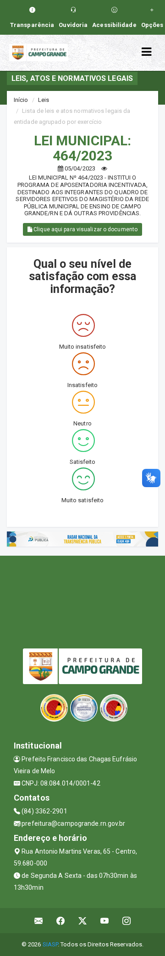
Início (21, 99)
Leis (43, 99)
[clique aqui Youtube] (105, 921)
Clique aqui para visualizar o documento (85, 229)
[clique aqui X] (83, 921)
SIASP (50, 944)
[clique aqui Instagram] (127, 921)
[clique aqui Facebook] (61, 921)
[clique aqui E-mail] (39, 921)
